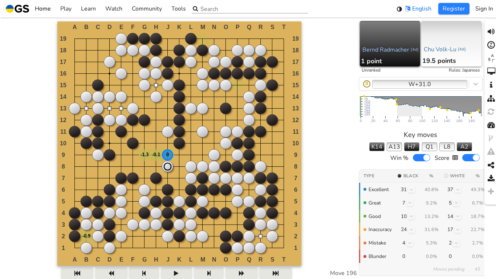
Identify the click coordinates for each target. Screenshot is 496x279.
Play (66, 9)
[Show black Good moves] (411, 216)
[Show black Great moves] (410, 202)
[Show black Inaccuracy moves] (411, 229)
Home (43, 9)
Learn (88, 9)
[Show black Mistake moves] (410, 243)
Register (454, 9)
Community (147, 9)
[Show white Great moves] (456, 202)
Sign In (484, 9)
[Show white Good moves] (458, 216)
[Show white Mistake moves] (456, 243)
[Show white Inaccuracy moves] (458, 229)
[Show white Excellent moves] (458, 189)
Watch (113, 9)
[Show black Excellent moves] (411, 189)
